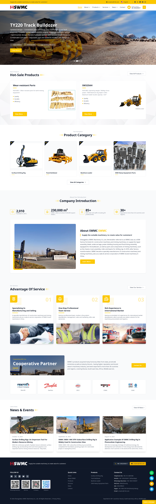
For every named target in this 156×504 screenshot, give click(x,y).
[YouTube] (23, 476)
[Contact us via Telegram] (152, 489)
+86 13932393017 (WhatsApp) (128, 478)
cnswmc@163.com (113, 2)
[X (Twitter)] (15, 476)
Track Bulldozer (95, 478)
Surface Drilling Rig (97, 476)
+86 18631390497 (132, 481)
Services (105, 7)
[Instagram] (27, 476)
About (86, 7)
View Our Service (135, 287)
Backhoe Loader (96, 481)
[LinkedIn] (19, 476)
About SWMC (72, 478)
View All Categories (77, 182)
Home (80, 7)
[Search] (144, 7)
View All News (139, 408)
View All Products (135, 74)
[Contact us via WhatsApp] (152, 473)
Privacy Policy (56, 499)
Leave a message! (149, 502)
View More (16, 46)
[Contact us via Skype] (152, 478)
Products (95, 7)
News (114, 7)
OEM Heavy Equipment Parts (99, 483)
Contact (122, 7)
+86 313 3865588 (128, 476)
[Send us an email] (152, 484)
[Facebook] (11, 476)
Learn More (86, 262)
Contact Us (138, 365)
